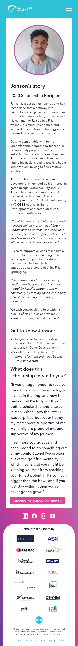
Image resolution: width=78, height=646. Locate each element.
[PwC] (25, 608)
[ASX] (53, 538)
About (20, 640)
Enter (42, 640)
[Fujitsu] (53, 571)
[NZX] (53, 597)
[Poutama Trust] (31, 587)
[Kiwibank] (53, 584)
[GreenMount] (19, 581)
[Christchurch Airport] (53, 549)
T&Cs (61, 640)
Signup (52, 640)
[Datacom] (53, 560)
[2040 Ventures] (25, 538)
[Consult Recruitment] (25, 560)
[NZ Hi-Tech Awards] (22, 8)
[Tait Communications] (53, 608)
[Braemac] (25, 549)
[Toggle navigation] (69, 9)
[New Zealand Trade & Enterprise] (25, 597)
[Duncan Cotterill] (25, 571)
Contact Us (31, 640)
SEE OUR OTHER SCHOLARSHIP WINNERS (37, 500)
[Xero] (39, 619)
